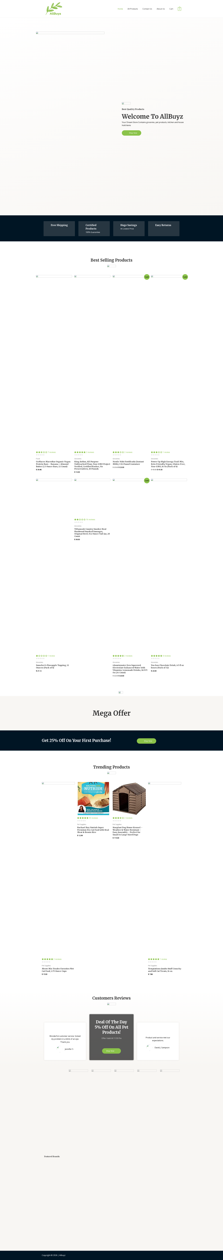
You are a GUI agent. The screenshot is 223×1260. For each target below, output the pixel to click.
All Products (133, 9)
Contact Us (147, 9)
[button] (131, 133)
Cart (171, 9)
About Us (161, 9)
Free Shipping (59, 225)
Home (120, 9)
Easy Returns (163, 225)
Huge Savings (128, 225)
